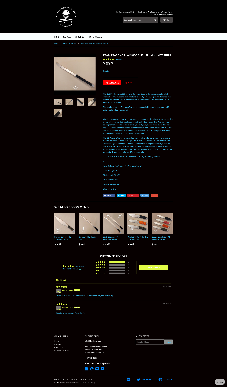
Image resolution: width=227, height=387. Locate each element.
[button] (108, 59)
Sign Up (168, 342)
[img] (61, 286)
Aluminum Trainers (69, 43)
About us (79, 37)
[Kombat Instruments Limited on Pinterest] (92, 369)
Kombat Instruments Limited (69, 383)
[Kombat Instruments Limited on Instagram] (97, 369)
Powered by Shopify (88, 383)
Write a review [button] (153, 267)
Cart (168, 20)
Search (57, 341)
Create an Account (166, 14)
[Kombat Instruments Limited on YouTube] (102, 369)
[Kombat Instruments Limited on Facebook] (86, 369)
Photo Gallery (95, 37)
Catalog (67, 37)
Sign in (153, 14)
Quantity (106, 71)
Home (56, 37)
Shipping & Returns (61, 350)
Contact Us (58, 347)
